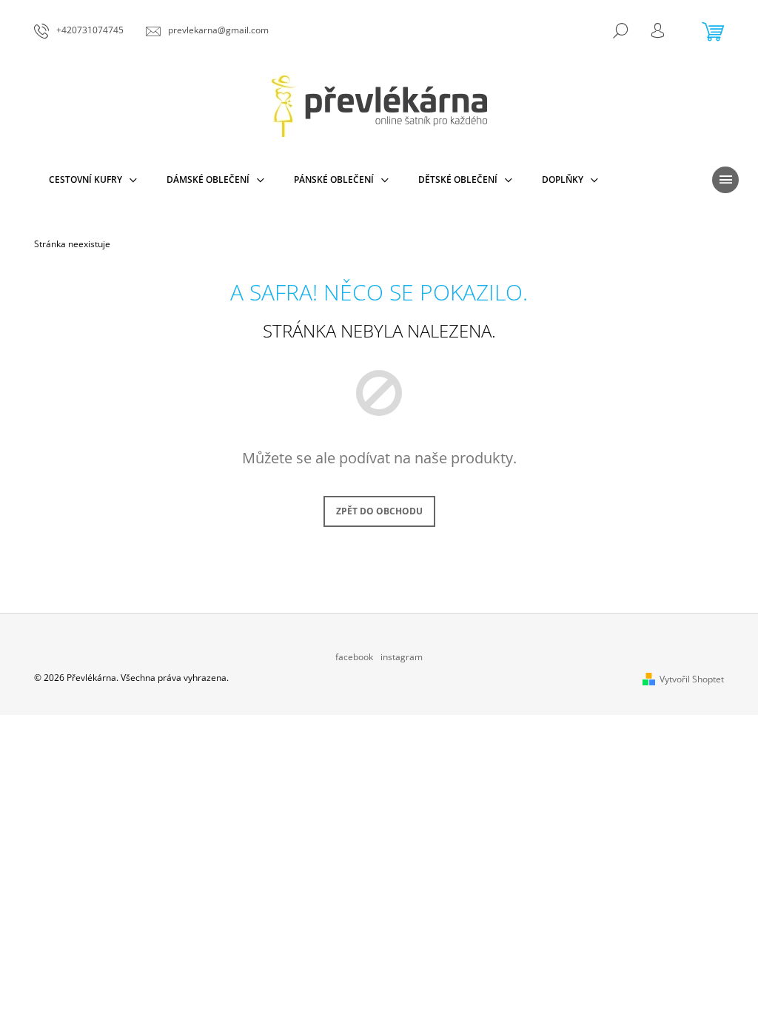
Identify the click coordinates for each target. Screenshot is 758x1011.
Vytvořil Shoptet (692, 679)
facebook (354, 657)
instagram (401, 657)
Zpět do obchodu (379, 511)
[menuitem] (93, 180)
